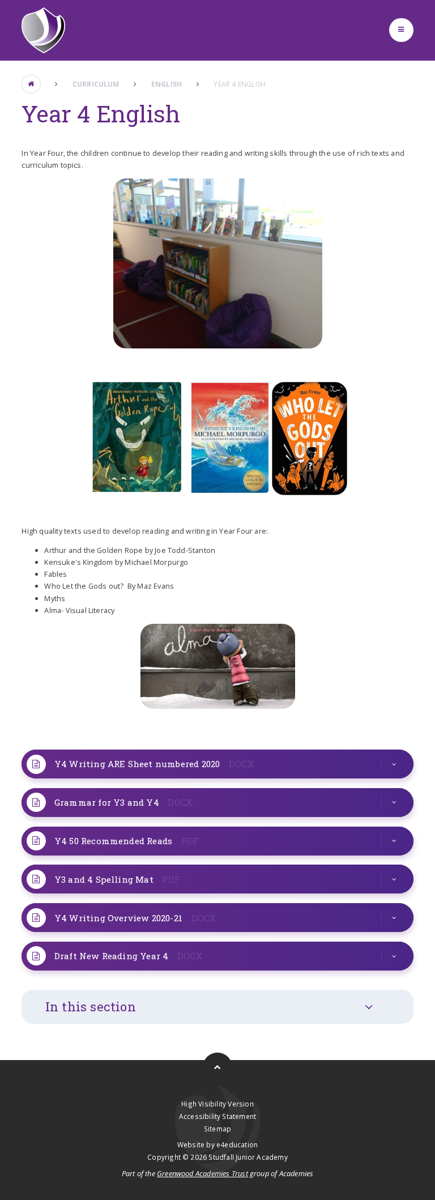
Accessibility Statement (217, 1116)
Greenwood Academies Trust (202, 1173)
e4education (237, 1144)
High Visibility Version (217, 1103)
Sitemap (217, 1128)
